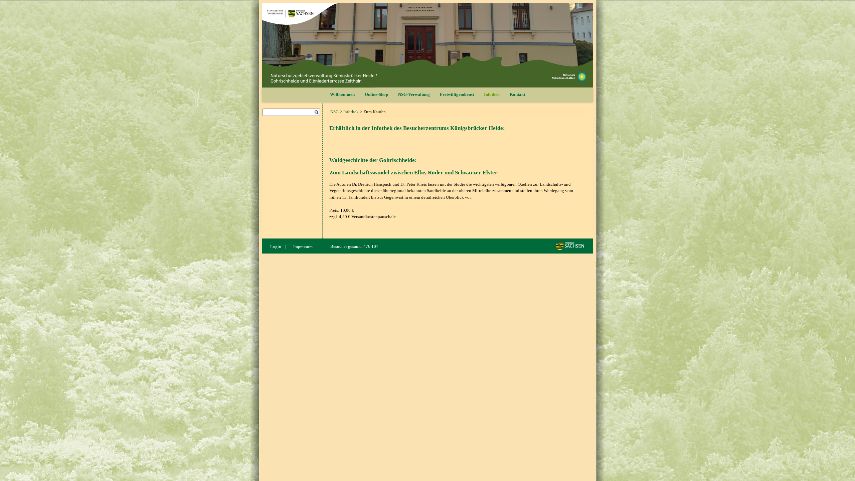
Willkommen (342, 94)
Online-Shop (376, 94)
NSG (334, 111)
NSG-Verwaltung (414, 94)
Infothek (492, 94)
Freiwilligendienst (457, 94)
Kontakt (517, 94)
